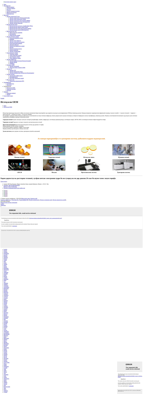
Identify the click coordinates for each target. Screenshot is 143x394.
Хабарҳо (6, 91)
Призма (11, 47)
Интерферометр (14, 77)
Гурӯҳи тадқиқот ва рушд (13, 11)
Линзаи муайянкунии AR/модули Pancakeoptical (22, 73)
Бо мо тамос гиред (8, 95)
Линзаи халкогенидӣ (34, 200)
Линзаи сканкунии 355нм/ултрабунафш (20, 17)
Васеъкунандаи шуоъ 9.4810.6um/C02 (19, 30)
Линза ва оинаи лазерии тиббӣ (17, 67)
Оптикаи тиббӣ (10, 65)
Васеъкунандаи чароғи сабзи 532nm (19, 27)
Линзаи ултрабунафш (15, 51)
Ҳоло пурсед (4, 181)
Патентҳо (9, 85)
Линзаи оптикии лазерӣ (13, 36)
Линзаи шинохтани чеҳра (16, 71)
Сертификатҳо (7, 82)
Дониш (8, 94)
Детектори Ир (14, 200)
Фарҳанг (9, 9)
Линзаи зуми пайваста (15, 40)
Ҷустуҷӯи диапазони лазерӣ (17, 78)
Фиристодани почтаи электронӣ (9, 202)
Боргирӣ (9, 90)
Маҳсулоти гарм (25, 198)
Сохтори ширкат (11, 8)
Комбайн (12, 39)
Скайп (2, 204)
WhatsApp (3, 205)
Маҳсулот (6, 15)
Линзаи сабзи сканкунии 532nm (18, 19)
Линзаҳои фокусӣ (14, 44)
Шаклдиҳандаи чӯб (11, 31)
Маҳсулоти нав (10, 79)
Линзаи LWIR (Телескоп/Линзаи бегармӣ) (20, 61)
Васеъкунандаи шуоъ (12, 24)
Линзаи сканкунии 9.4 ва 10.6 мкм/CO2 (20, 21)
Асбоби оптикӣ (10, 74)
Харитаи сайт (33, 198)
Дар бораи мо (7, 5)
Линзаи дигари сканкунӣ (16, 23)
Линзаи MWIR (13, 62)
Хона (5, 4)
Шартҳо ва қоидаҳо (11, 12)
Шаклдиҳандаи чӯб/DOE (16, 32)
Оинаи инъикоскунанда (16, 48)
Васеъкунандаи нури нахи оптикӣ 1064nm (20, 28)
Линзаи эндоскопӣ (14, 66)
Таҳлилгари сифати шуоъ (16, 75)
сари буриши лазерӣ (15, 56)
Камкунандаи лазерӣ (15, 35)
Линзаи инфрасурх (11, 59)
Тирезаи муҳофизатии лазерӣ (17, 46)
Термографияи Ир (23, 200)
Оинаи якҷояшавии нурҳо (16, 38)
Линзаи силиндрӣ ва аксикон (17, 42)
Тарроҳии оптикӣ (11, 89)
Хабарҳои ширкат (11, 93)
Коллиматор (13, 34)
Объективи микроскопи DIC (17, 81)
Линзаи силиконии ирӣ (46, 200)
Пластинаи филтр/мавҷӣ (16, 43)
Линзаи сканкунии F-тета (13, 16)
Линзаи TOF (13, 70)
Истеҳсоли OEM (11, 87)
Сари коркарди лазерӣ (12, 52)
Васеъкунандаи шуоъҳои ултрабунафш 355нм (21, 26)
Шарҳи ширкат (10, 7)
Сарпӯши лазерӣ (14, 54)
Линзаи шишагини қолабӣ (59, 200)
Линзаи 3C (9, 69)
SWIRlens (12, 63)
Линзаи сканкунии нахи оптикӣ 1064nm (20, 20)
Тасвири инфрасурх (6, 200)
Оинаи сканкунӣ (14, 50)
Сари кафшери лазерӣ (15, 58)
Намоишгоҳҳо (10, 13)
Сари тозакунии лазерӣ (15, 55)
